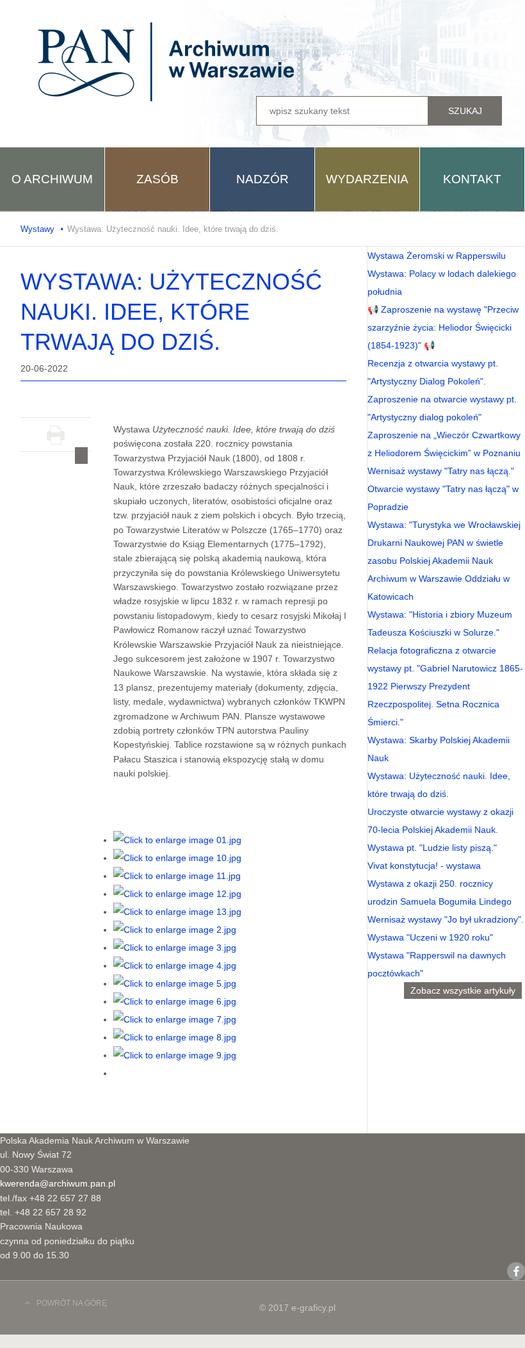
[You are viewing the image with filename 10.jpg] (177, 858)
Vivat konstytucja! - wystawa (424, 865)
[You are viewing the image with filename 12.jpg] (177, 894)
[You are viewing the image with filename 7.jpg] (174, 1019)
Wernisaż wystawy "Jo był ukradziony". (446, 919)
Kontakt (472, 179)
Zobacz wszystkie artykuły (462, 990)
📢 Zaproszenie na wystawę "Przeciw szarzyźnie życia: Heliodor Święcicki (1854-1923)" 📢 (443, 327)
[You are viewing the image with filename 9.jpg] (174, 1055)
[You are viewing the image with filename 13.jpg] (177, 912)
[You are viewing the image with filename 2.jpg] (174, 930)
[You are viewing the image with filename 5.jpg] (174, 983)
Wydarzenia (367, 179)
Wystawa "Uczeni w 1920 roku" (430, 937)
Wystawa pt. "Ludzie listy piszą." (432, 847)
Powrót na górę (71, 1303)
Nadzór (262, 179)
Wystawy (37, 229)
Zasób (157, 179)
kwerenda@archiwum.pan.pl (57, 1183)
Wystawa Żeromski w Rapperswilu (437, 256)
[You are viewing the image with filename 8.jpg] (174, 1037)
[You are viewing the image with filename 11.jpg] (177, 876)
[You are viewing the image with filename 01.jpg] (177, 840)
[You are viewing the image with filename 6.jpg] (174, 1001)
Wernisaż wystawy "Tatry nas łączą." (441, 471)
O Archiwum (52, 179)
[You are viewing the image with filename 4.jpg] (174, 965)
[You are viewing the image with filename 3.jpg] (174, 947)
